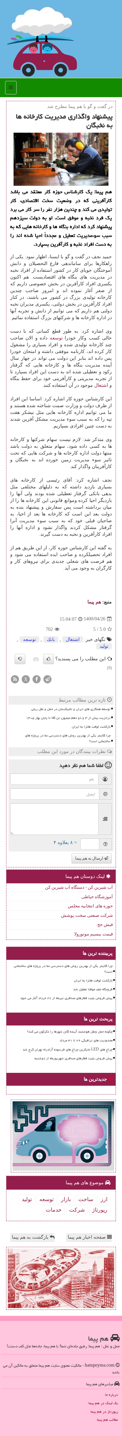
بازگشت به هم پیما (31, 1237)
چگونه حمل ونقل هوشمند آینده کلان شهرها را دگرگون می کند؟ (70, 1031)
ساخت (85, 1199)
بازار (66, 1199)
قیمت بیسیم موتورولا (93, 933)
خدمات (54, 1210)
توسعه (56, 337)
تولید (104, 646)
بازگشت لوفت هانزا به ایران (91, 726)
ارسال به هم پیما (89, 858)
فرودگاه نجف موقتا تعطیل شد (93, 989)
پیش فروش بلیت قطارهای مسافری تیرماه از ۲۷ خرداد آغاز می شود (66, 998)
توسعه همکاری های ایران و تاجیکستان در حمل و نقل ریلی (70, 709)
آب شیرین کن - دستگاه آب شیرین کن (79, 887)
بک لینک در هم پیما (103, 1403)
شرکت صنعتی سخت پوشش (87, 915)
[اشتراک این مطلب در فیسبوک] (36, 678)
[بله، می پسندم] (48, 659)
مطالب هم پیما (107, 1419)
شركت (77, 1210)
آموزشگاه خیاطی (97, 896)
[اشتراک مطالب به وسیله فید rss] (15, 678)
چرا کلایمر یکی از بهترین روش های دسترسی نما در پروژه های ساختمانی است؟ (67, 738)
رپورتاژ (99, 1210)
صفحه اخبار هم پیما (87, 1237)
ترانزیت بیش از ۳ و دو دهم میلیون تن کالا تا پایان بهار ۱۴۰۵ (68, 717)
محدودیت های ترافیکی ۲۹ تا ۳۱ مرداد (86, 1040)
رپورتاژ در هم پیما (104, 1411)
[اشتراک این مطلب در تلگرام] (47, 678)
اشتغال (101, 385)
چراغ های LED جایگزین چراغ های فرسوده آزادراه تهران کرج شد (68, 1049)
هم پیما (94, 601)
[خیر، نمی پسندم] (20, 659)
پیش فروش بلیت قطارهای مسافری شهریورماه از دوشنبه (74, 1058)
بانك (51, 639)
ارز (104, 1199)
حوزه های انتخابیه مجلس (90, 905)
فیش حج (105, 924)
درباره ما (111, 1394)
